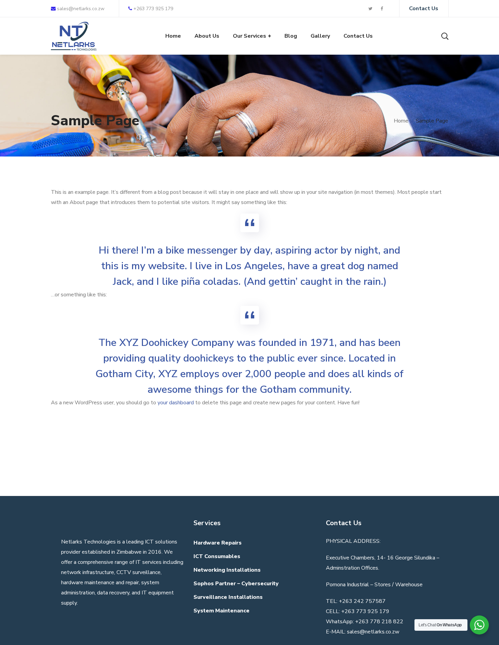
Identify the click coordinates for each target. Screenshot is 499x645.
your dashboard (176, 402)
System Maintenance (221, 610)
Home (401, 121)
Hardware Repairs (217, 543)
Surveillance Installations (228, 597)
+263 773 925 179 (153, 8)
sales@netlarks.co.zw (80, 8)
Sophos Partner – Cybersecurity (236, 583)
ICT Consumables (216, 556)
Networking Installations (227, 570)
